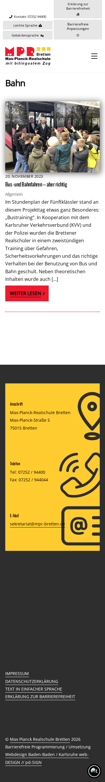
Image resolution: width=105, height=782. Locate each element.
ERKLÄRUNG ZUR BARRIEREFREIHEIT (40, 696)
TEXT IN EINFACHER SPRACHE (33, 689)
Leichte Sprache (25, 25)
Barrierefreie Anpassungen (78, 26)
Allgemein (14, 194)
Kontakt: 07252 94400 (30, 17)
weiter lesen (25, 293)
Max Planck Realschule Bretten (40, 739)
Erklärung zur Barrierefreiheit (78, 6)
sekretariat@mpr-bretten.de (37, 524)
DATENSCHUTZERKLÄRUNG (31, 681)
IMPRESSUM (17, 673)
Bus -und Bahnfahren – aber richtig (36, 184)
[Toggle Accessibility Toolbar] (94, 771)
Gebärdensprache (25, 35)
